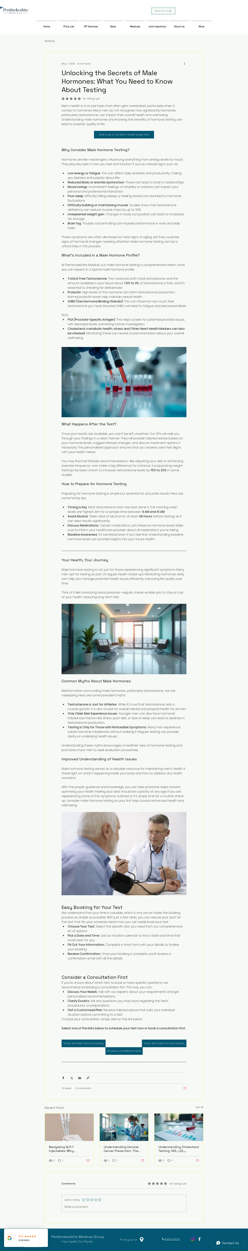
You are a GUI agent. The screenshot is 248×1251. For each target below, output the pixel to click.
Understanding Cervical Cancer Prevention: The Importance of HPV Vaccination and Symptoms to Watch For (122, 1149)
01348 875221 (172, 1239)
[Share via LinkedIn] (79, 1077)
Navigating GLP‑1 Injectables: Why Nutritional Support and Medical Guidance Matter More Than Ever (67, 1149)
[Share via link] (88, 1077)
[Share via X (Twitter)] (71, 1077)
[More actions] (184, 64)
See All (199, 1107)
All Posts (50, 41)
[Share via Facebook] (63, 1077)
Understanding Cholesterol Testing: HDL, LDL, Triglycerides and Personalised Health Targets (178, 1149)
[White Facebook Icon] (199, 1239)
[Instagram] (192, 1239)
